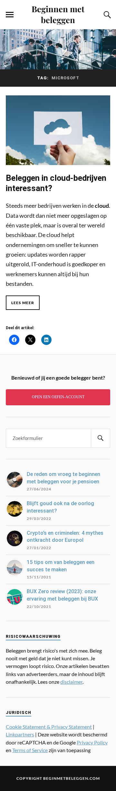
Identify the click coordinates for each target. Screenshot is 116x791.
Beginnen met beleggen (58, 14)
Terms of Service (30, 750)
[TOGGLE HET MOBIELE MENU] (10, 14)
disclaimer (71, 682)
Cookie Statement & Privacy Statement (49, 727)
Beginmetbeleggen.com (71, 778)
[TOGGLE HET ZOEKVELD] (106, 14)
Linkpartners (20, 734)
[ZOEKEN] (100, 438)
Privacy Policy (92, 742)
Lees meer (22, 302)
